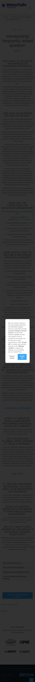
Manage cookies (11, 357)
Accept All (22, 357)
